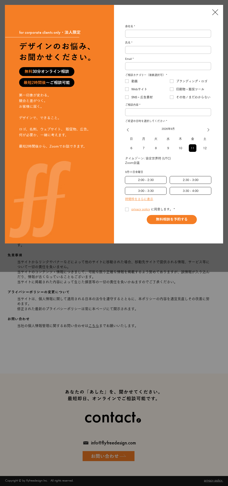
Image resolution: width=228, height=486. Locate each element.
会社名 (130, 26)
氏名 (128, 42)
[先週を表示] (127, 130)
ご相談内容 (132, 104)
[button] (215, 12)
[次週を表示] (208, 130)
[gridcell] (131, 148)
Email (129, 58)
